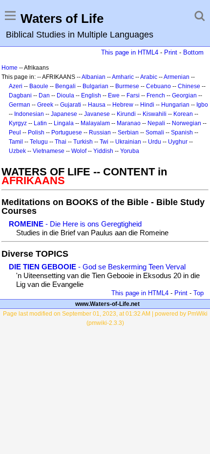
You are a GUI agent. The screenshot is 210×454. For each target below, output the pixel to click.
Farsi (133, 95)
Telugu (39, 141)
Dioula (65, 95)
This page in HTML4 (129, 52)
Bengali (65, 86)
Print (170, 52)
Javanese (97, 114)
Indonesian (29, 114)
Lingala (64, 123)
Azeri (15, 86)
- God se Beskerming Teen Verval (97, 267)
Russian (100, 132)
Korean (183, 114)
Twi (104, 141)
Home (9, 67)
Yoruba (129, 151)
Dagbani (20, 95)
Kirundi (126, 114)
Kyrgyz (18, 123)
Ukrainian (128, 141)
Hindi (147, 104)
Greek (45, 104)
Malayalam (95, 123)
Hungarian (175, 104)
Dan (44, 95)
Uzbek (17, 151)
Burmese (127, 86)
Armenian (176, 77)
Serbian (128, 132)
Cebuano (158, 86)
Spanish (182, 132)
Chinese (189, 86)
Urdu (154, 141)
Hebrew (122, 104)
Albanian (93, 77)
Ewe (114, 95)
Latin (40, 123)
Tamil (16, 141)
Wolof (78, 151)
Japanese (64, 114)
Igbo (202, 104)
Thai (60, 141)
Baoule (38, 86)
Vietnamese (48, 151)
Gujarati (70, 104)
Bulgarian (95, 86)
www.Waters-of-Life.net (107, 304)
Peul (15, 132)
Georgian (184, 95)
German (19, 104)
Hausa (96, 104)
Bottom (193, 52)
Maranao (129, 123)
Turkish (83, 141)
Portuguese (66, 132)
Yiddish (103, 151)
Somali (155, 132)
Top (198, 293)
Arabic (148, 77)
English (91, 95)
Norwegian (186, 123)
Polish (36, 132)
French (156, 95)
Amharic (123, 77)
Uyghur (178, 141)
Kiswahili (155, 114)
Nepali (156, 123)
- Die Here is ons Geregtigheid (75, 224)
